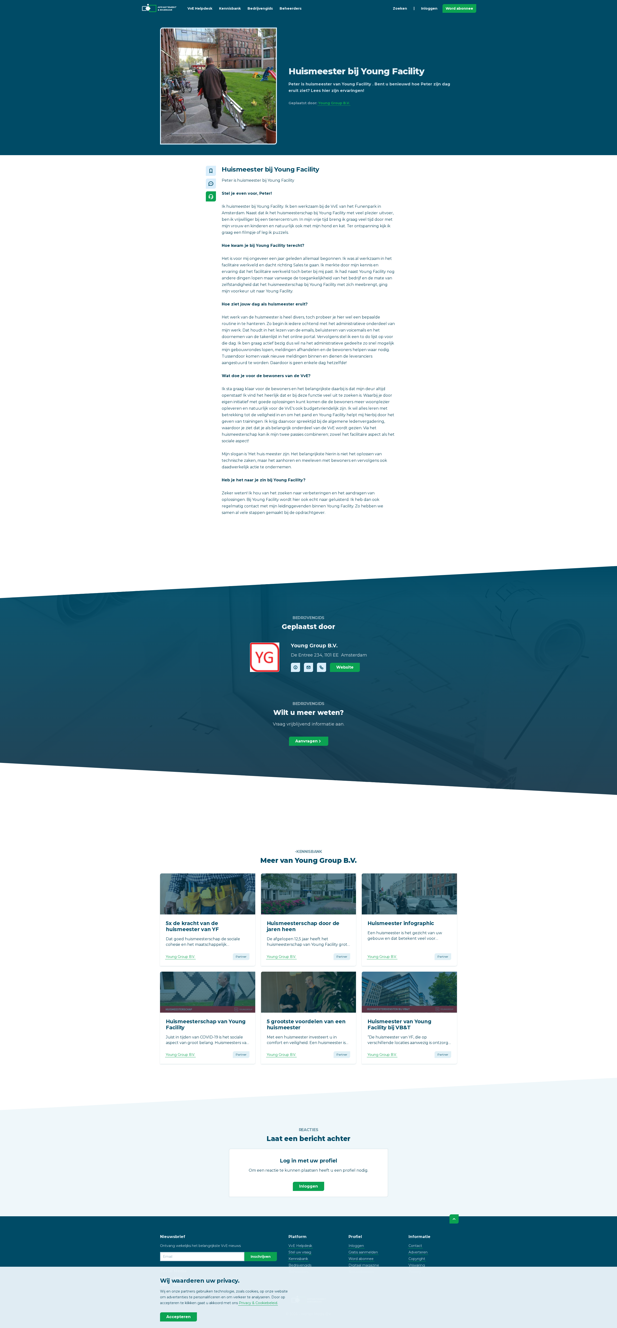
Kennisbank (230, 8)
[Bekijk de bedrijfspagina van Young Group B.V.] (264, 657)
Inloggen (429, 8)
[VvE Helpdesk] (211, 196)
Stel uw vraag (299, 1252)
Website (345, 667)
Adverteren (418, 1252)
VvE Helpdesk (200, 8)
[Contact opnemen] (308, 667)
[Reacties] (211, 184)
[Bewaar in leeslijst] (211, 171)
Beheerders (291, 8)
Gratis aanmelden (363, 1252)
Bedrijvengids (260, 8)
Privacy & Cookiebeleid (258, 1303)
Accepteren (178, 1316)
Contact (415, 1246)
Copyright (417, 1259)
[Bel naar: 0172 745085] (321, 667)
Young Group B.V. (334, 103)
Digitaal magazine (364, 1265)
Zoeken (400, 8)
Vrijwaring (417, 1265)
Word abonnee (459, 8)
